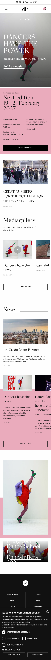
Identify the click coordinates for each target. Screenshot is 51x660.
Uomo (38, 595)
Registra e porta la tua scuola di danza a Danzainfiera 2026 (37, 122)
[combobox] (47, 611)
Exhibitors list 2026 (11, 139)
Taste (13, 606)
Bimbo (12, 600)
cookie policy (24, 622)
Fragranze (38, 606)
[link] (44, 9)
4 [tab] (28, 18)
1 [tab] (20, 18)
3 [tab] (25, 18)
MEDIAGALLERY (25, 287)
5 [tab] (31, 18)
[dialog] (25, 634)
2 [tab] (23, 18)
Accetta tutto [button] (14, 655)
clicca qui (31, 129)
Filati (38, 600)
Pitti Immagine (12, 595)
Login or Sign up (25, 148)
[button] (25, 649)
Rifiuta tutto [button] (37, 655)
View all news (26, 444)
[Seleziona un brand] (25, 9)
